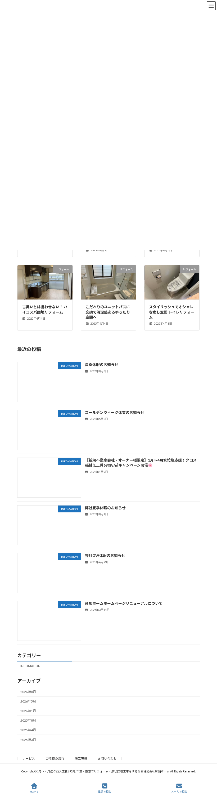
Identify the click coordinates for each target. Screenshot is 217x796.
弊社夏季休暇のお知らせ (105, 508)
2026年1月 (28, 711)
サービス (28, 759)
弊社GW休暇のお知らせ (105, 555)
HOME (34, 791)
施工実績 (81, 759)
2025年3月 (28, 740)
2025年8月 (28, 720)
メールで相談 (179, 791)
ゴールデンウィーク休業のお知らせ (114, 412)
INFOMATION (30, 666)
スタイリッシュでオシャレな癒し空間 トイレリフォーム (171, 312)
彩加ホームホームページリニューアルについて (123, 603)
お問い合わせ (107, 759)
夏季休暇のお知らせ (101, 364)
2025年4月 (28, 730)
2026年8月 (28, 692)
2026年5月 (28, 701)
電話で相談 (104, 791)
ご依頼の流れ (54, 759)
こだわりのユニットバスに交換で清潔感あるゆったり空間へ (107, 312)
